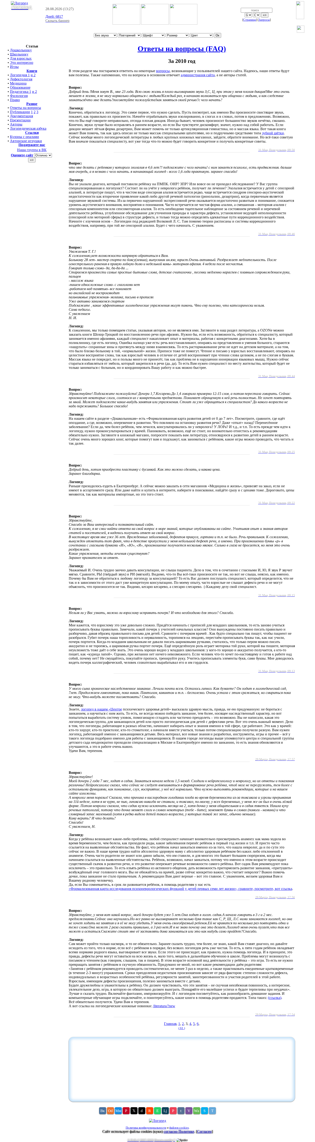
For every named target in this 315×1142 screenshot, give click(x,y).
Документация (21, 116)
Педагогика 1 (20, 92)
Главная (170, 1024)
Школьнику (19, 54)
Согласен (204, 1131)
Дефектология (21, 79)
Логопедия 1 (20, 75)
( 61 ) (181, 1028)
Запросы (264, 19)
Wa (196, 1111)
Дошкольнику (21, 50)
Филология (19, 96)
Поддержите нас (31, 145)
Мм (118, 1111)
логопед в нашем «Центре (101, 709)
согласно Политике (179, 1131)
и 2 (33, 75)
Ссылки (32, 133)
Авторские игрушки (26, 141)
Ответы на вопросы (25, 108)
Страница (249, 19)
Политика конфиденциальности (146, 1127)
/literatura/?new (164, 1006)
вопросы (163, 71)
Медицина (18, 83)
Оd (110, 1111)
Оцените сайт (22, 155)
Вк (102, 1111)
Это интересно (21, 63)
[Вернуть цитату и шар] (300, 30)
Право (15, 100)
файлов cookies (179, 1127)
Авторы (16, 124)
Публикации (20, 112)
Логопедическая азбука (28, 128)
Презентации (20, 120)
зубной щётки (273, 133)
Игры (14, 67)
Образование (20, 87)
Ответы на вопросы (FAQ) (182, 48)
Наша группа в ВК (32, 150)
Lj (165, 1111)
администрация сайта (198, 75)
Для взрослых (21, 58)
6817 (54, 16)
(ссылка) (274, 998)
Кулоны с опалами (24, 137)
